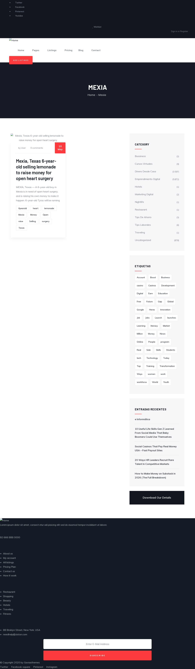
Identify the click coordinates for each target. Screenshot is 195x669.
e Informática (142, 419)
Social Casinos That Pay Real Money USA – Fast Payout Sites (156, 448)
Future (149, 301)
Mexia (21, 214)
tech (139, 358)
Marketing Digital (144, 194)
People (151, 341)
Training (150, 366)
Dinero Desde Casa (145, 171)
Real (139, 350)
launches (171, 317)
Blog (80, 50)
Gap (160, 301)
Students (170, 350)
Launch (158, 317)
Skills (158, 350)
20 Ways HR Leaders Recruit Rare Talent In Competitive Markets (154, 461)
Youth (166, 382)
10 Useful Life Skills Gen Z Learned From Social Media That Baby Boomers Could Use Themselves (154, 432)
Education (163, 293)
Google (140, 309)
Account (141, 277)
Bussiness (140, 156)
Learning (141, 325)
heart (35, 208)
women (151, 374)
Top (139, 366)
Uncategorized (143, 240)
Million (140, 333)
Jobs (147, 317)
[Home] (13, 40)
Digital (140, 293)
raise (20, 221)
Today (166, 358)
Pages (35, 50)
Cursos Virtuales (143, 163)
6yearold (22, 208)
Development (168, 285)
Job (138, 317)
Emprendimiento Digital (147, 179)
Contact (96, 50)
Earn (150, 293)
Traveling (140, 232)
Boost (153, 277)
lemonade (49, 208)
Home (21, 50)
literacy (154, 325)
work (163, 374)
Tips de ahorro (143, 217)
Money (33, 214)
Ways (139, 374)
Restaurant (141, 209)
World (155, 382)
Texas (21, 227)
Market (166, 325)
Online (140, 341)
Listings (52, 50)
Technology (152, 358)
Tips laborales (143, 224)
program (165, 341)
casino (140, 285)
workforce (142, 382)
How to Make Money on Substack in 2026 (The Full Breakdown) (155, 475)
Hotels (138, 186)
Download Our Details (157, 497)
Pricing (68, 50)
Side (148, 350)
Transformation (167, 366)
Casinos (152, 285)
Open (45, 214)
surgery (45, 221)
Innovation (165, 309)
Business (165, 277)
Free (139, 301)
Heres (152, 309)
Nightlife (139, 201)
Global (170, 301)
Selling (32, 221)
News (162, 333)
